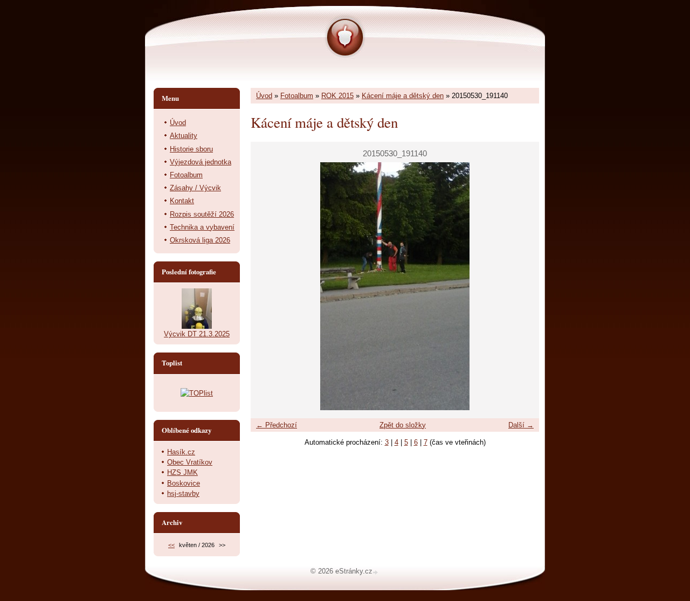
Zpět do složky (403, 425)
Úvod (264, 96)
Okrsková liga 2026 (200, 240)
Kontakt (182, 201)
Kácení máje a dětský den (403, 96)
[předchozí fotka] (268, 286)
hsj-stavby (183, 493)
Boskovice (183, 483)
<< (171, 545)
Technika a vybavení (202, 227)
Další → (521, 425)
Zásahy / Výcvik (195, 188)
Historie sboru (191, 149)
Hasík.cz (181, 452)
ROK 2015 (337, 96)
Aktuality (183, 136)
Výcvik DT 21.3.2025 (197, 334)
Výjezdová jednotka (200, 162)
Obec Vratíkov (189, 462)
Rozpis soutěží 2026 (202, 214)
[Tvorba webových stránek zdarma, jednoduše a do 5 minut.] (376, 572)
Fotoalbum (296, 96)
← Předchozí (276, 425)
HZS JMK (182, 472)
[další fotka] (521, 286)
